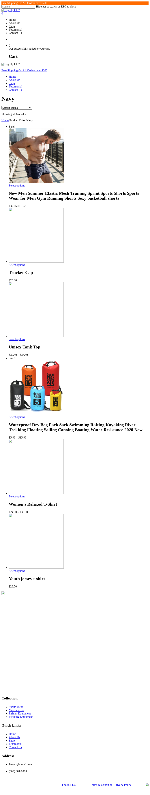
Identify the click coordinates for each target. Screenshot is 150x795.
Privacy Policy (123, 784)
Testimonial (15, 86)
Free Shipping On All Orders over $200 (24, 3)
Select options (17, 185)
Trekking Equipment (21, 716)
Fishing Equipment (20, 713)
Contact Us (15, 89)
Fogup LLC (69, 784)
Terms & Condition (101, 784)
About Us (14, 79)
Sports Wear (16, 706)
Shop (12, 83)
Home (12, 76)
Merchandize (16, 710)
